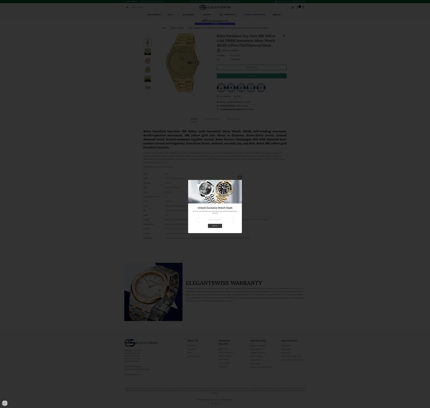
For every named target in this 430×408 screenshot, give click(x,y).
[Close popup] (240, 177)
